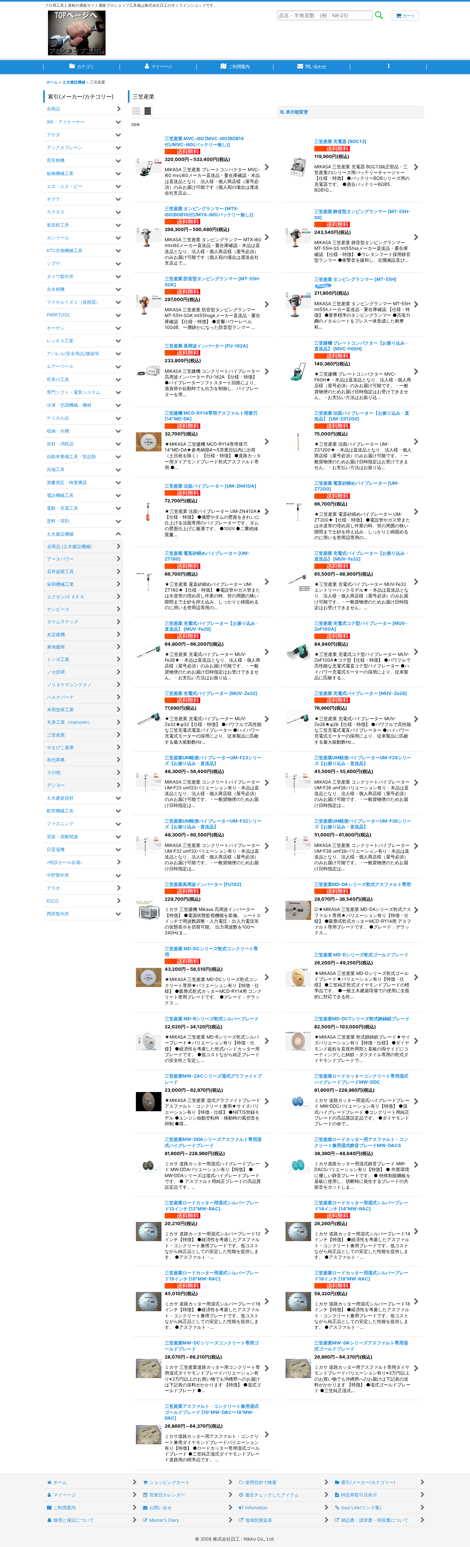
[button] (388, 67)
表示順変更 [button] (297, 112)
